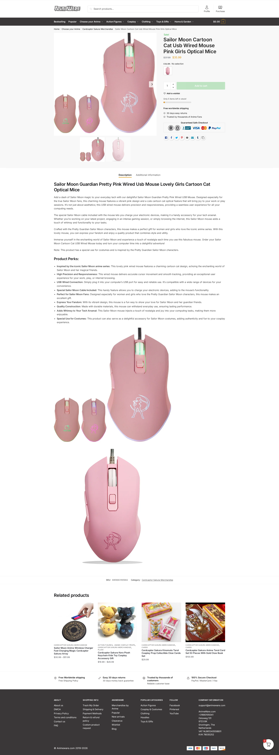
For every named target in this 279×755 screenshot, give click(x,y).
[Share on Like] (166, 137)
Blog (114, 728)
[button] (152, 84)
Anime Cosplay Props (124, 645)
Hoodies (145, 717)
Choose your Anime (71, 29)
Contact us (59, 721)
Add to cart (201, 85)
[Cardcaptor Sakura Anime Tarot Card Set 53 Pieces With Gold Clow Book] (205, 622)
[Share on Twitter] (176, 137)
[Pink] (167, 70)
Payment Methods (92, 713)
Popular (116, 712)
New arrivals (118, 716)
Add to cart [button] (205, 667)
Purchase (220, 11)
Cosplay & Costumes (151, 709)
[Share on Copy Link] (203, 137)
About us (58, 705)
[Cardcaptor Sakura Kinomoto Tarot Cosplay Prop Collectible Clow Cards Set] (161, 622)
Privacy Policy (61, 713)
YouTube (174, 713)
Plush (101, 650)
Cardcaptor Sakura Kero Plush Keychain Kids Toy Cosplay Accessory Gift (114, 655)
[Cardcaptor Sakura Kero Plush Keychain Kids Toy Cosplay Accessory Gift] (117, 622)
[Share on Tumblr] (197, 137)
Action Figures (105, 645)
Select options (73, 667)
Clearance (117, 720)
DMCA (57, 709)
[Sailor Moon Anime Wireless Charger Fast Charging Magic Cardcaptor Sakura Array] (73, 622)
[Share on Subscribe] (192, 137)
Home (56, 29)
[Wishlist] (89, 607)
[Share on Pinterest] (182, 137)
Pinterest (174, 709)
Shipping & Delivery (93, 709)
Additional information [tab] (148, 174)
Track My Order (91, 705)
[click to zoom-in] (105, 84)
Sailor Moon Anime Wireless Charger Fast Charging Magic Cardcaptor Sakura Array (73, 651)
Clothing (145, 713)
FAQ (56, 725)
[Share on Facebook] (171, 137)
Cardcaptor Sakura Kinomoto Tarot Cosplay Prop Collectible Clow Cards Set (161, 653)
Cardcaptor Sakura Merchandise (97, 29)
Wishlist (116, 724)
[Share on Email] (187, 137)
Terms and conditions (65, 717)
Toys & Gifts (147, 721)
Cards (145, 647)
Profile (207, 11)
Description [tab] (125, 174)
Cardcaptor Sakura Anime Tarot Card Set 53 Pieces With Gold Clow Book (205, 652)
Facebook (175, 705)
